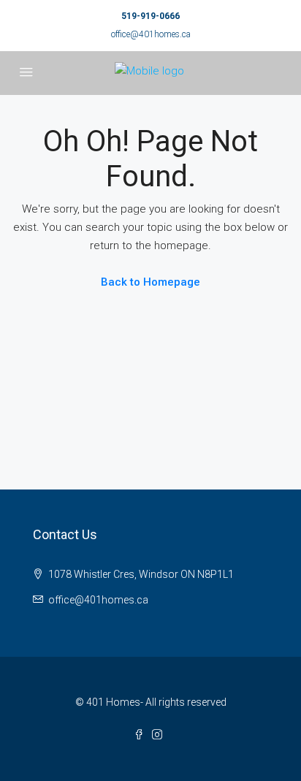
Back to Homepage (150, 282)
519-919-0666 (150, 16)
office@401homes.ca (151, 34)
